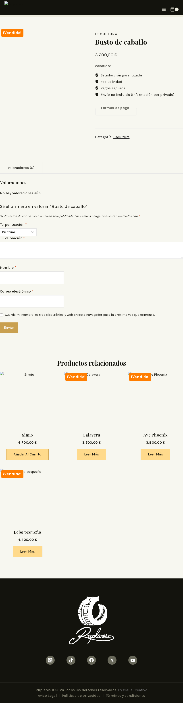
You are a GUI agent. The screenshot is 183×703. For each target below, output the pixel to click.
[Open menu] (164, 8)
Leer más (91, 454)
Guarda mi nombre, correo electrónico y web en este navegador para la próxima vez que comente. (80, 315)
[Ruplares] (20, 8)
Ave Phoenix (155, 435)
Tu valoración (12, 238)
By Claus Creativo (132, 690)
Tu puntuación (13, 224)
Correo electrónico (16, 291)
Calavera (91, 435)
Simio (27, 435)
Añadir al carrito (27, 454)
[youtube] (132, 660)
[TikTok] (71, 660)
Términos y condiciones (125, 695)
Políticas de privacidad (81, 695)
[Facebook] (91, 660)
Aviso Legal (47, 695)
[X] (112, 660)
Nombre (8, 267)
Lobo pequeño (27, 532)
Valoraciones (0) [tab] (21, 168)
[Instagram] (50, 660)
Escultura (106, 34)
